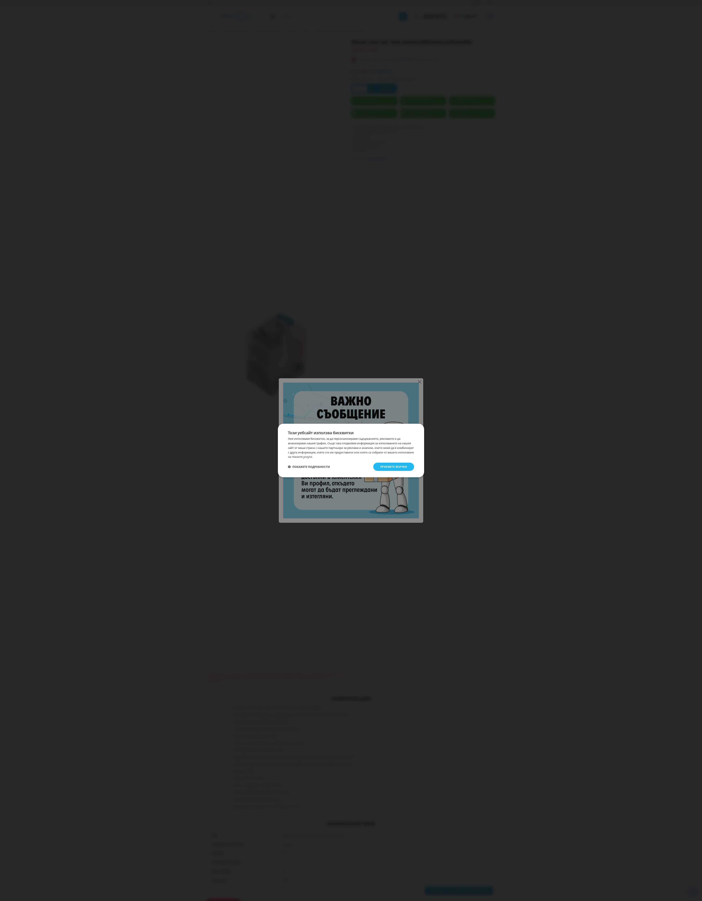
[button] (309, 467)
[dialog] (351, 450)
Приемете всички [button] (393, 466)
